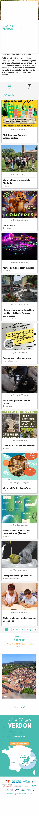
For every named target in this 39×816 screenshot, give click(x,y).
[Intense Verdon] (7, 27)
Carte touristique (19, 736)
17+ (17, 630)
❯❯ (35, 630)
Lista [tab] (9, 88)
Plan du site (23, 794)
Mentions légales (13, 794)
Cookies (29, 794)
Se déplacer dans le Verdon (19, 743)
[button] (17, 27)
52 (27, 630)
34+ (22, 630)
